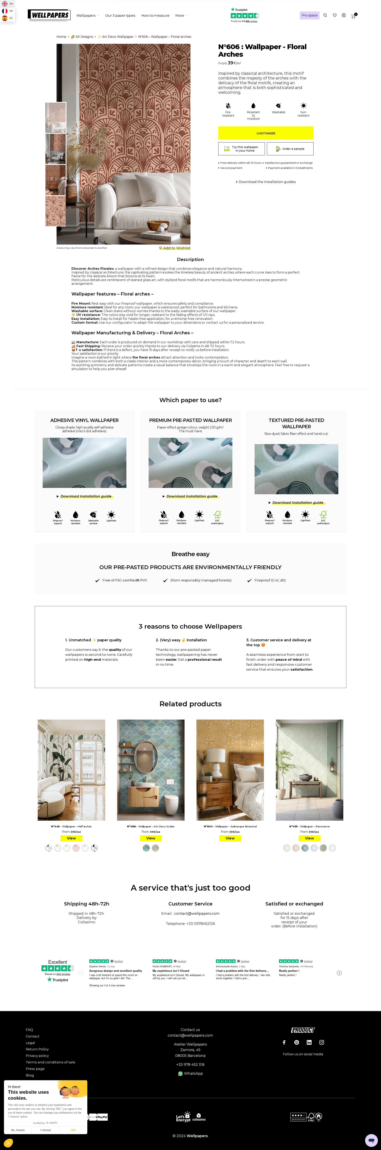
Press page (35, 1069)
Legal (30, 1043)
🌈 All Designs (82, 37)
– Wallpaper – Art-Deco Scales (151, 826)
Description (190, 259)
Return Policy (37, 1049)
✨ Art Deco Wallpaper (115, 37)
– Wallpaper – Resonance (309, 826)
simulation (79, 369)
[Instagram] (321, 1042)
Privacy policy (37, 1056)
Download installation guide (86, 496)
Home (61, 37)
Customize (266, 133)
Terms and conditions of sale (50, 1062)
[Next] (177, 144)
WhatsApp (193, 1073)
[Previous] (76, 144)
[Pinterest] (296, 1042)
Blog (30, 1075)
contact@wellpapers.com (197, 913)
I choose (45, 1130)
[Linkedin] (309, 1042)
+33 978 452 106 (190, 1064)
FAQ (29, 1030)
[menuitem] (90, 15)
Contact (32, 1036)
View (71, 838)
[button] (8, 1143)
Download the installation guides (267, 182)
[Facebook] (284, 1042)
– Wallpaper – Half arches (71, 826)
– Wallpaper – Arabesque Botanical (230, 826)
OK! (73, 1130)
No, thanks (18, 1130)
